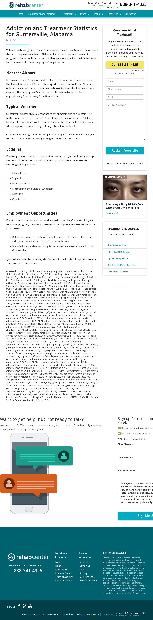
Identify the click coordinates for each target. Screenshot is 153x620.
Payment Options (63, 580)
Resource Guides (63, 573)
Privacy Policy (38, 614)
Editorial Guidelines (88, 580)
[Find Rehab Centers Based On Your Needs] (28, 556)
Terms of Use (68, 614)
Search (82, 569)
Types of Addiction (64, 576)
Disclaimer (80, 614)
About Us (83, 562)
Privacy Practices (53, 614)
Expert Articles (62, 569)
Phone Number (127, 470)
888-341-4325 (133, 4)
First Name (125, 444)
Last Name (125, 457)
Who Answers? (113, 7)
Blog (57, 562)
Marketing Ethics (87, 576)
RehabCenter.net (134, 613)
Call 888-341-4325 (125, 64)
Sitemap (83, 573)
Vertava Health (108, 614)
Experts (58, 565)
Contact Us (84, 565)
